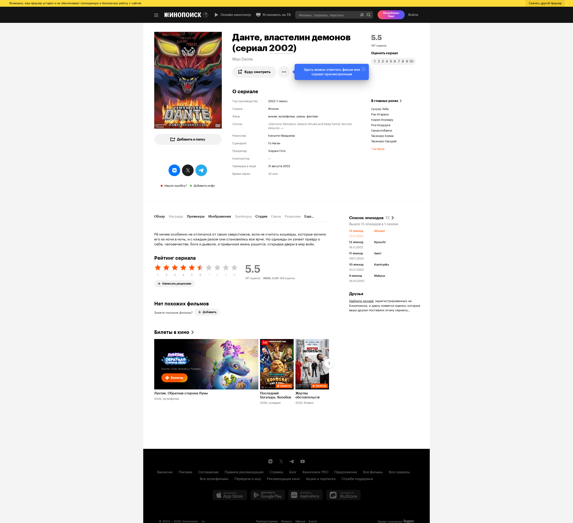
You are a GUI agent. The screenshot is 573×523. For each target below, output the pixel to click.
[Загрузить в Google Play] (267, 495)
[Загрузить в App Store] (230, 495)
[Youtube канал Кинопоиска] (302, 461)
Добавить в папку (191, 139)
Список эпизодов (369, 217)
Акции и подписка (321, 478)
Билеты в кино (171, 332)
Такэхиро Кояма (382, 135)
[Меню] (156, 15)
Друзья (356, 293)
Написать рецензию (176, 282)
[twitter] (188, 170)
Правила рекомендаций (244, 471)
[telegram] (201, 170)
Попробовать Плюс (391, 15)
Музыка (286, 521)
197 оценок (379, 45)
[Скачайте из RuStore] (343, 495)
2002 (281, 48)
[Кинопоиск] (183, 15)
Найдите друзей (361, 300)
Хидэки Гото (277, 150)
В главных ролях (384, 101)
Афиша (300, 521)
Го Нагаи (274, 142)
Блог (293, 471)
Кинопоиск (190, 521)
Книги (313, 521)
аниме (272, 116)
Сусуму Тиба (380, 108)
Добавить (209, 312)
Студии (261, 216)
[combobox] (326, 14)
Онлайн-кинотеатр (235, 15)
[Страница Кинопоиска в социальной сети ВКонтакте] (270, 461)
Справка (276, 471)
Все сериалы (399, 471)
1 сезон (282, 100)
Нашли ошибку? (175, 185)
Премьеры (196, 216)
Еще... (309, 216)
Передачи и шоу (248, 478)
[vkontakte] (174, 170)
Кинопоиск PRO (315, 471)
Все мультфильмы (214, 478)
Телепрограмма (267, 521)
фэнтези (312, 116)
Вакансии (165, 471)
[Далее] (329, 363)
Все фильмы (373, 471)
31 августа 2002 (279, 165)
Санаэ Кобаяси (381, 130)
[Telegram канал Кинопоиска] (292, 461)
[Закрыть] (363, 69)
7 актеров (378, 148)
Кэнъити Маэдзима (281, 135)
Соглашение (208, 471)
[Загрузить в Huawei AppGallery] (305, 495)
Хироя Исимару (382, 119)
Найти (368, 14)
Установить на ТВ (277, 15)
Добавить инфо (204, 185)
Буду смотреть (257, 72)
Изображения (219, 216)
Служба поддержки (357, 478)
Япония (273, 108)
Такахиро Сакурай (384, 140)
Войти (413, 15)
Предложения (345, 471)
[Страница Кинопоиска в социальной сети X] (281, 461)
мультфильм (286, 116)
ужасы (300, 116)
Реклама (185, 471)
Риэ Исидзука (380, 124)
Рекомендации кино (283, 478)
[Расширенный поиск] (362, 14)
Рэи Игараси (380, 114)
